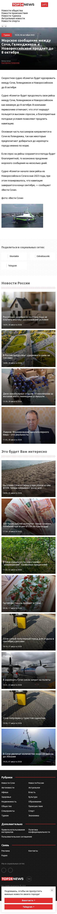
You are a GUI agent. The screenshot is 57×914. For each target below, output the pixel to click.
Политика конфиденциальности (39, 831)
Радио (4, 855)
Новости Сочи (8, 783)
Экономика (33, 815)
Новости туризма (11, 15)
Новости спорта (10, 21)
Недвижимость (9, 801)
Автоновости (7, 787)
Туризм (5, 815)
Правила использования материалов (13, 831)
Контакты (33, 851)
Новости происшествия (14, 13)
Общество (6, 806)
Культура (32, 797)
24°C (44, 4)
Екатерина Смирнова (10, 63)
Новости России (36, 783)
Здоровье (6, 797)
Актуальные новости (13, 18)
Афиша (4, 792)
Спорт (31, 811)
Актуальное (34, 787)
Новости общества (12, 10)
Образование (34, 801)
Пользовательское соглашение (16, 837)
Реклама (5, 851)
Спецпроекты (8, 811)
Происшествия (35, 806)
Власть (32, 792)
